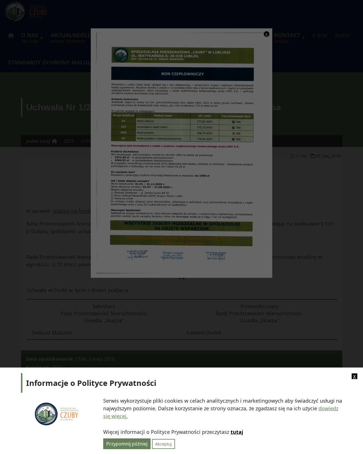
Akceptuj (163, 443)
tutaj (237, 431)
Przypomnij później (126, 443)
